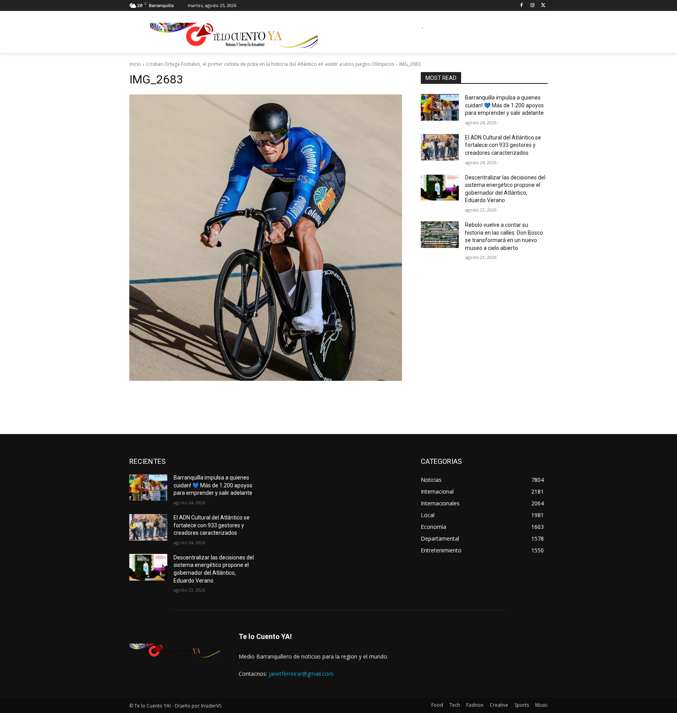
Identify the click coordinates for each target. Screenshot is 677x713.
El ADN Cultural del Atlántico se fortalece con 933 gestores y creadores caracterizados (503, 145)
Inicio (135, 64)
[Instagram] (532, 5)
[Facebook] (521, 5)
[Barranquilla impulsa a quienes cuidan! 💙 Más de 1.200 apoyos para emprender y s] (440, 107)
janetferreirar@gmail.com (301, 673)
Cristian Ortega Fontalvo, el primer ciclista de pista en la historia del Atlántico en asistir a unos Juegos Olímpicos (270, 64)
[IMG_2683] (265, 237)
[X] (543, 5)
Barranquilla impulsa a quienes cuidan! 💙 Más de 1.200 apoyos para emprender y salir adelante (504, 105)
